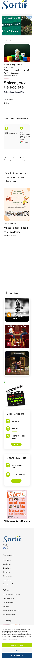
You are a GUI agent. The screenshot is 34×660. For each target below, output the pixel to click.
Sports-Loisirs (8, 576)
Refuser (17, 650)
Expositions (7, 568)
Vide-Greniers (7, 580)
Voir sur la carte (28, 142)
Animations (7, 560)
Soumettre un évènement (11, 595)
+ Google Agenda (9, 118)
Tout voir (16, 444)
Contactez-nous (8, 603)
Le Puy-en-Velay (18, 475)
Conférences (7, 564)
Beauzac (15, 421)
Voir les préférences (17, 655)
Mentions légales (8, 599)
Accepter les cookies (17, 645)
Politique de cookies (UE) (11, 611)
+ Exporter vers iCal (22, 118)
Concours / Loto (8, 584)
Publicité (6, 607)
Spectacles (6, 572)
